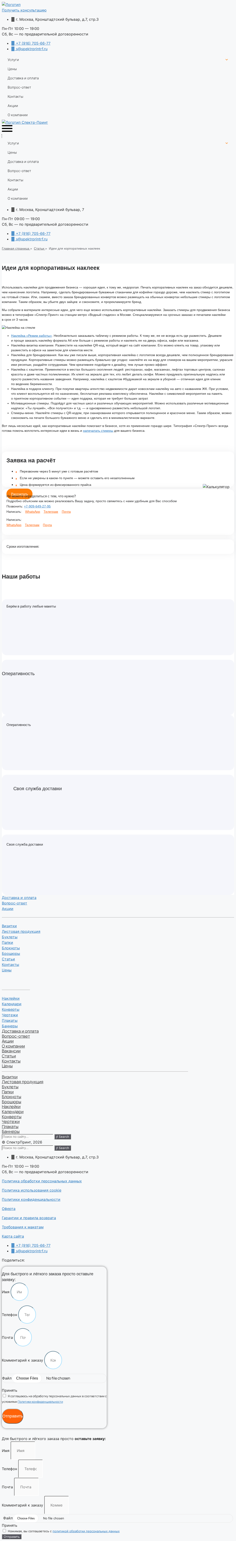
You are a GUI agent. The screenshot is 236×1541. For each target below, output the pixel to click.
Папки (7, 942)
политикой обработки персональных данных (86, 1531)
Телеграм (51, 511)
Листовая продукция (21, 931)
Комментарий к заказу (23, 1360)
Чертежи (10, 1015)
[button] (24, 10)
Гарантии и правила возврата (29, 1218)
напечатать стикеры (98, 430)
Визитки (9, 926)
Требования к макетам (23, 1227)
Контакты (15, 96)
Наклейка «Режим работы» (31, 335)
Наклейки (11, 998)
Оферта (8, 1208)
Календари (11, 1004)
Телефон (10, 1314)
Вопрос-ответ (19, 87)
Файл (7, 1378)
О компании (18, 115)
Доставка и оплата (23, 78)
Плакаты (10, 1020)
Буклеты (10, 937)
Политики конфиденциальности (31, 1199)
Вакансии (11, 1051)
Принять (9, 1390)
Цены (12, 69)
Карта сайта (13, 1236)
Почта (66, 511)
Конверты (10, 1009)
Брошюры (11, 953)
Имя (6, 1292)
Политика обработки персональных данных (42, 1181)
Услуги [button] (13, 60)
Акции (13, 106)
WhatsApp (32, 511)
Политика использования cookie (31, 1190)
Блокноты (11, 948)
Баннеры (10, 1026)
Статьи (8, 959)
